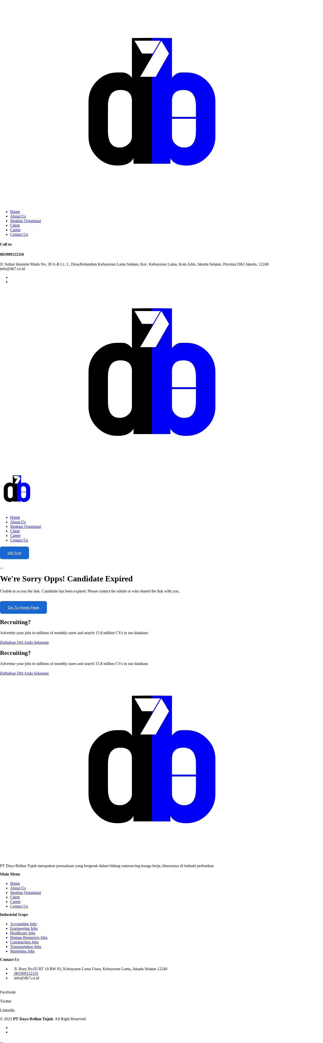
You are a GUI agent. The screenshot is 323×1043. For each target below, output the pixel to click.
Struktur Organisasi (25, 221)
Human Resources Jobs (28, 937)
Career (15, 230)
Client (15, 225)
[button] (24, 642)
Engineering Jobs (24, 928)
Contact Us (19, 234)
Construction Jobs (24, 942)
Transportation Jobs (25, 946)
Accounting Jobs (23, 924)
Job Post (14, 553)
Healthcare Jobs (22, 933)
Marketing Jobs (22, 951)
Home (15, 211)
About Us (18, 216)
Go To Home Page (23, 607)
